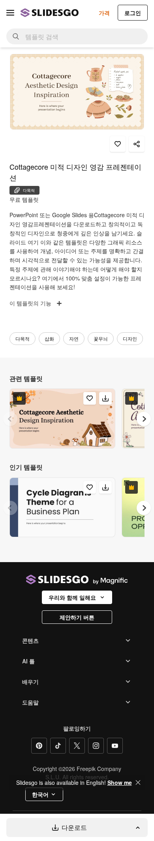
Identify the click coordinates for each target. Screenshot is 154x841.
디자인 (130, 338)
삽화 (49, 338)
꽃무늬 (101, 338)
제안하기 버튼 (77, 617)
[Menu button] (10, 13)
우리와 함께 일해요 (72, 597)
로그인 (132, 13)
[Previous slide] (10, 419)
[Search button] (15, 36)
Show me (119, 782)
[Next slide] (144, 419)
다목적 (22, 338)
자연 (74, 338)
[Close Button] (138, 782)
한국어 (40, 794)
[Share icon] (137, 144)
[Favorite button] (118, 144)
